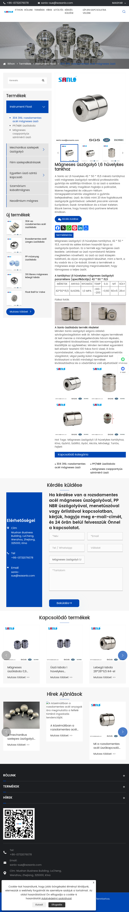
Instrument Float (45, 64)
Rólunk (28, 10)
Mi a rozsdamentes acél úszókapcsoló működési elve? (63, 746)
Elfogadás (57, 905)
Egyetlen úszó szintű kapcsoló (23, 175)
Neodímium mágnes (24, 201)
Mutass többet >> (18, 677)
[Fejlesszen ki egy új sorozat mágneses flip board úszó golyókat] (107, 707)
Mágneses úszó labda (104, 669)
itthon (19, 10)
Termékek (39, 10)
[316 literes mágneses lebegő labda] (14, 280)
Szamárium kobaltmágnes (20, 188)
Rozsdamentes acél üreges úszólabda (35, 240)
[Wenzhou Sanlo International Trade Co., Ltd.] (8, 11)
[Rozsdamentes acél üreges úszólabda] (14, 245)
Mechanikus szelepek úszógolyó (24, 149)
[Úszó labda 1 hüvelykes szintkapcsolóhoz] (21, 643)
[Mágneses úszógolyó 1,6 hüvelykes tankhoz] (69, 153)
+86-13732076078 (22, 558)
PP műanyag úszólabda (32, 258)
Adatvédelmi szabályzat (56, 899)
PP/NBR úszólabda (24, 126)
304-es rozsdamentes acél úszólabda (35, 224)
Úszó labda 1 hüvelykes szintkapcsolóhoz (19, 669)
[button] (6, 655)
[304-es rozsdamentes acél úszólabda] (14, 227)
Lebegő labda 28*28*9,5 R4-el (61, 669)
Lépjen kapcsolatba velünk (94, 11)
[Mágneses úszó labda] (107, 643)
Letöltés (58, 10)
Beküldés (64, 603)
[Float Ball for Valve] (14, 298)
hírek (49, 10)
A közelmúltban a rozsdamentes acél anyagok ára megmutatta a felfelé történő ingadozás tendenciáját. (20, 728)
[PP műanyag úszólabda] (14, 263)
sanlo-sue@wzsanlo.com (23, 574)
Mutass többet (19, 312)
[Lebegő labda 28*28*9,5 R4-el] (64, 643)
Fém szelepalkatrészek (25, 162)
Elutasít (39, 905)
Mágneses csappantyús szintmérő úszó (22, 133)
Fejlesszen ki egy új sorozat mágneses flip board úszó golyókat (106, 720)
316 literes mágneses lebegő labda (36, 276)
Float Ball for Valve (35, 292)
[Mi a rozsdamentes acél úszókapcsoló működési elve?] (64, 720)
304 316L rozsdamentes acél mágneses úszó (87, 64)
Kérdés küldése (69, 11)
